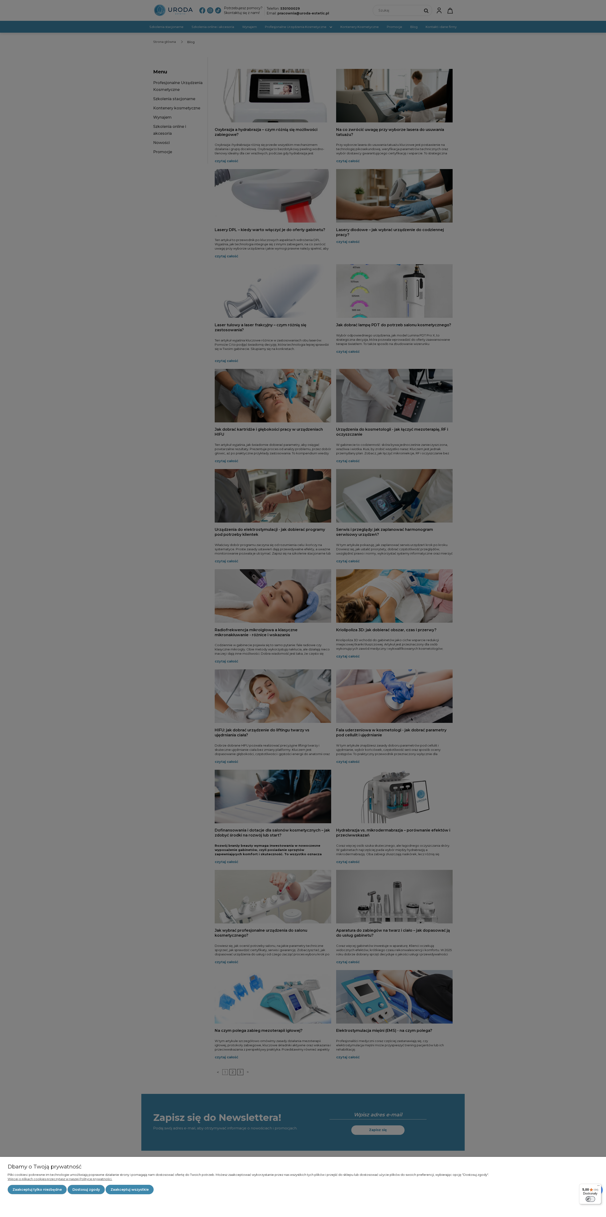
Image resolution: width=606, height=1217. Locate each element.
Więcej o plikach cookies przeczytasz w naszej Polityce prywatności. (60, 1179)
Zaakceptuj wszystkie (130, 1189)
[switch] (590, 1199)
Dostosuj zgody (86, 1189)
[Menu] (598, 1187)
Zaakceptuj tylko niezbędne (37, 1189)
